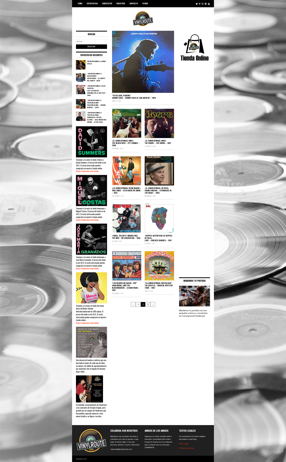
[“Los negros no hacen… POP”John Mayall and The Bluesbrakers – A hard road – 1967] (126, 266)
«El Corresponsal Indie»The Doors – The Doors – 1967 (158, 141)
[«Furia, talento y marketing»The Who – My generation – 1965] (126, 218)
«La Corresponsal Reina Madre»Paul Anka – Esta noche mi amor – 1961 (126, 190)
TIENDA (145, 3)
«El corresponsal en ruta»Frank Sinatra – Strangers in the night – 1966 (158, 190)
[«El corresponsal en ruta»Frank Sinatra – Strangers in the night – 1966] (159, 171)
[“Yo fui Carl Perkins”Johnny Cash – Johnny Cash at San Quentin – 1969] (143, 62)
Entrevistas (92, 3)
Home (80, 3)
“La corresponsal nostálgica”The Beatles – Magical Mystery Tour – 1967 (159, 285)
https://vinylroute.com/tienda (87, 171)
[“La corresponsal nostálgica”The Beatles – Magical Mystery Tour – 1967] (159, 266)
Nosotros (121, 3)
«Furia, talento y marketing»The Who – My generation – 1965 (126, 236)
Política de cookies (186, 448)
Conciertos (107, 3)
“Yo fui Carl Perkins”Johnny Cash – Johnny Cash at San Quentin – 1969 (134, 96)
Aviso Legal (183, 444)
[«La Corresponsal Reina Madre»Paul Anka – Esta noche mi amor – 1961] (126, 171)
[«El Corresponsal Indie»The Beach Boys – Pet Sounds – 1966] (126, 123)
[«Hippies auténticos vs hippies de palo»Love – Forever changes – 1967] (159, 218)
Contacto (133, 3)
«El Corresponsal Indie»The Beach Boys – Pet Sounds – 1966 (126, 143)
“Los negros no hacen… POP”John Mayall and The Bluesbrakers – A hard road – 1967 (125, 286)
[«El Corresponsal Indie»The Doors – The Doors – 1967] (159, 123)
